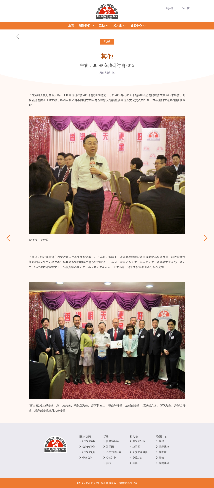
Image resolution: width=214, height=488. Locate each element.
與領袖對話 (112, 441)
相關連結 (164, 463)
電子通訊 (164, 446)
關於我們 (85, 436)
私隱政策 (133, 483)
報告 (161, 457)
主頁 (71, 25)
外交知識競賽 (113, 452)
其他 (108, 463)
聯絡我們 (87, 457)
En (183, 8)
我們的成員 (88, 452)
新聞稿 (163, 452)
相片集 (134, 436)
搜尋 (170, 8)
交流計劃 (111, 457)
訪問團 (110, 446)
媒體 (161, 441)
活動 (106, 436)
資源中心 (161, 436)
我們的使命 (88, 446)
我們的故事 (88, 441)
